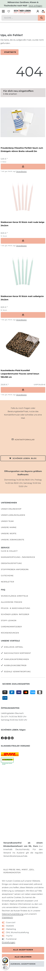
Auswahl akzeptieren (23, 964)
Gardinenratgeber (11, 627)
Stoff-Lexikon (8, 620)
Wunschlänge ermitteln (14, 596)
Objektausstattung (11, 563)
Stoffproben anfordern (15, 569)
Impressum (7, 917)
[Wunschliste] (8, 11)
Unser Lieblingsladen (13, 515)
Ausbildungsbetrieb (15, 665)
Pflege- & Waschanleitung (15, 608)
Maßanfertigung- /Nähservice (18, 557)
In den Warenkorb (23, 166)
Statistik (10, 926)
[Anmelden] (37, 11)
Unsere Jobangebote (12, 540)
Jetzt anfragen (35, 5)
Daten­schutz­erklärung (12, 914)
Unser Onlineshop (11, 509)
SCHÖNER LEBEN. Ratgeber (15, 614)
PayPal (9, 936)
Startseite (10, 52)
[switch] (5, 967)
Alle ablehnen (23, 957)
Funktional (11, 939)
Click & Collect (9, 551)
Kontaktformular (24, 440)
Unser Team (7, 521)
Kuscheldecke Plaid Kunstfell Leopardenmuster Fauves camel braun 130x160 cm (20, 373)
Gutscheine (7, 576)
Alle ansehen (10, 94)
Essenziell (10, 922)
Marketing (11, 929)
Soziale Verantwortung (17, 672)
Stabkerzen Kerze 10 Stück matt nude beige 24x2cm (22, 224)
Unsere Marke (9, 527)
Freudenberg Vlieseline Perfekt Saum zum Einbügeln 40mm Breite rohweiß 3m (22, 149)
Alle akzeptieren (23, 950)
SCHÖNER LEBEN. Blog (25, 458)
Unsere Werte (9, 533)
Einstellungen (8, 942)
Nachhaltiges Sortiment (17, 653)
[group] (22, 122)
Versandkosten (21, 171)
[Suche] (41, 18)
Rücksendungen (10, 633)
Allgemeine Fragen (11, 602)
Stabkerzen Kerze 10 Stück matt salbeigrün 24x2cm (22, 298)
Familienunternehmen (16, 659)
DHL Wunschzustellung (17, 932)
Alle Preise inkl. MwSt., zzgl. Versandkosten (19, 871)
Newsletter (7, 582)
